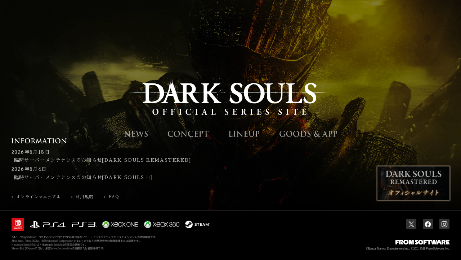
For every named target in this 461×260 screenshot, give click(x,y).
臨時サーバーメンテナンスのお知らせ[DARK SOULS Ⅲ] (83, 177)
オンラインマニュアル (38, 197)
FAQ (113, 197)
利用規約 (85, 197)
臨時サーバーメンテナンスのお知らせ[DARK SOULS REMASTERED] (102, 160)
